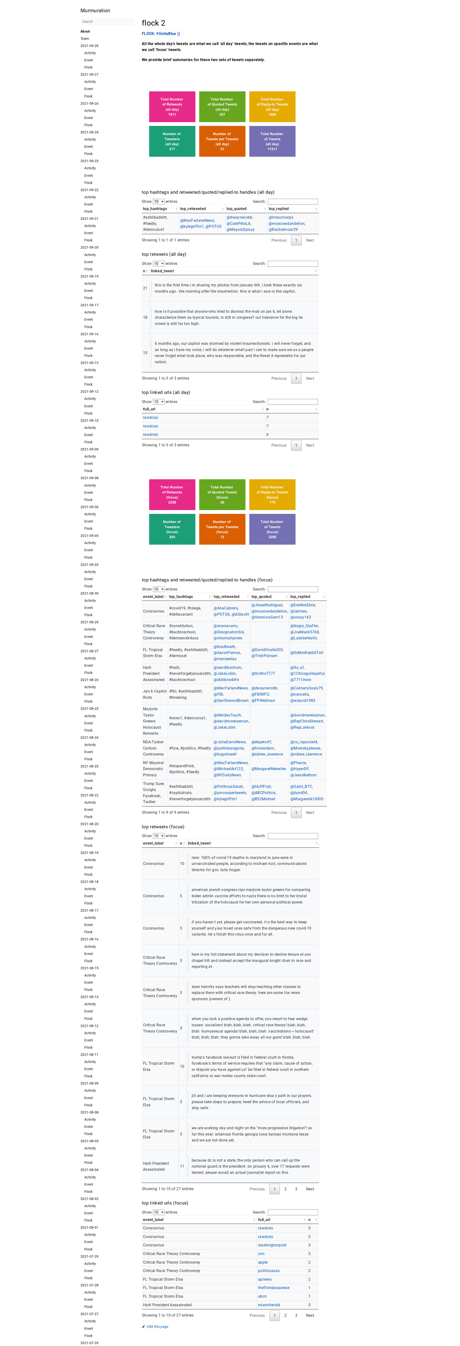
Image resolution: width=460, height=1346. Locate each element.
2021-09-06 (89, 507)
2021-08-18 (89, 882)
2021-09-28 (89, 46)
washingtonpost (272, 1245)
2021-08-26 (89, 680)
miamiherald (269, 1305)
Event (88, 60)
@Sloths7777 (263, 673)
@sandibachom (227, 667)
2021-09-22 (89, 190)
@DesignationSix (229, 632)
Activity (90, 53)
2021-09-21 (89, 219)
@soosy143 (300, 617)
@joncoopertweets (230, 792)
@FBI (218, 694)
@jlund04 (298, 792)
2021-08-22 (89, 795)
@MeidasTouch (227, 715)
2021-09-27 (89, 74)
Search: (259, 201)
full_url (149, 409)
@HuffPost (261, 786)
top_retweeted (193, 208)
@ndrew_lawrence (267, 754)
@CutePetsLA (239, 223)
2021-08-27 (89, 651)
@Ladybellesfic (303, 638)
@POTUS (214, 226)
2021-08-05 (89, 1141)
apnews (265, 1279)
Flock (88, 67)
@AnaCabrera (226, 608)
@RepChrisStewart (306, 721)
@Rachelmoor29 (283, 229)
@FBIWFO (260, 694)
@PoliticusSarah (228, 786)
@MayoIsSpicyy (241, 229)
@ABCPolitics (264, 792)
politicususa (269, 1270)
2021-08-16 (89, 939)
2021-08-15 (89, 968)
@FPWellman (263, 700)
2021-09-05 (89, 536)
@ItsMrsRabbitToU (306, 652)
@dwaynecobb (240, 217)
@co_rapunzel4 (303, 742)
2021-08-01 (89, 1227)
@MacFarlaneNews (197, 220)
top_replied (279, 208)
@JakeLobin (225, 673)
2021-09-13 (89, 363)
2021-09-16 (89, 334)
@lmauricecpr (281, 217)
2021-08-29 (89, 622)
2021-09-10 (89, 420)
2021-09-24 (89, 132)
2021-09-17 (89, 305)
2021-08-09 (89, 1083)
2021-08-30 (89, 593)
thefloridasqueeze (274, 1287)
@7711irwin (300, 679)
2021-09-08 (89, 478)
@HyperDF (299, 769)
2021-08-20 (89, 824)
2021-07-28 (89, 1285)
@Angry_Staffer (304, 626)
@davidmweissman (231, 721)
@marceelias (225, 659)
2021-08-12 (89, 1026)
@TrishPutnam (265, 655)
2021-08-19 (89, 853)
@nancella (299, 694)
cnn (261, 1253)
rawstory (150, 417)
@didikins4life (226, 679)
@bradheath (224, 646)
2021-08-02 (89, 1199)
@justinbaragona (229, 748)
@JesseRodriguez (267, 605)
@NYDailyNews (227, 775)
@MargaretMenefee (269, 769)
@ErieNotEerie (302, 605)
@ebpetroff (261, 742)
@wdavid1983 (303, 700)
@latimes (298, 611)
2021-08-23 (89, 766)
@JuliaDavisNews (230, 742)
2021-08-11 (89, 1054)
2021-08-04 (89, 1170)
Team (84, 38)
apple (263, 1262)
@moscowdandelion (287, 223)
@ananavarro (225, 626)
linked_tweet (162, 271)
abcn (262, 1296)
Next (310, 1189)
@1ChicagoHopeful (307, 673)
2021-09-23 (89, 161)
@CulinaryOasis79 (306, 688)
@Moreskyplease (305, 748)
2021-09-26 (89, 103)
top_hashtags (155, 208)
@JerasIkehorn (303, 775)
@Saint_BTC (301, 786)
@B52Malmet (263, 799)
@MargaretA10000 (306, 799)
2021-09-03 (89, 565)
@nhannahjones (228, 638)
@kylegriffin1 (192, 226)
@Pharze (298, 763)
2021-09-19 (89, 276)
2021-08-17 (89, 910)
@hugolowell (225, 754)
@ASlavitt (240, 614)
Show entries (159, 201)
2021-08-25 (89, 708)
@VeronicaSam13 (267, 617)
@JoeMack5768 (304, 632)
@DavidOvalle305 (267, 649)
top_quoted (237, 208)
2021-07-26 (89, 1343)
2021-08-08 (89, 1112)
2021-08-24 (89, 737)
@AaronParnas (227, 652)
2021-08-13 (89, 997)
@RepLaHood (302, 727)
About (85, 31)
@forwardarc (263, 748)
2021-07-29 (89, 1256)
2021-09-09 (89, 449)
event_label (153, 596)
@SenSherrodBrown (231, 700)
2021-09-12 (89, 391)
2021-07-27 (89, 1314)
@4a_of (297, 667)
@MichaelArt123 (228, 769)
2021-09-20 (89, 247)
